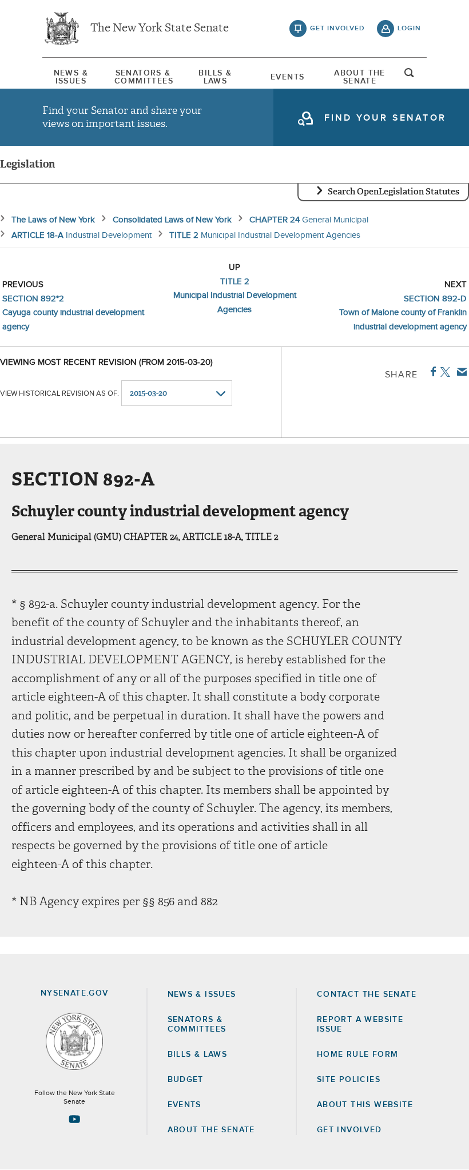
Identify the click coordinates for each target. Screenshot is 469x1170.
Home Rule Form (358, 1054)
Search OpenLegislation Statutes (393, 191)
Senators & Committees (143, 77)
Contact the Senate (366, 994)
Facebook (431, 371)
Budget (186, 1080)
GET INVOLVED (349, 1130)
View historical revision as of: (59, 393)
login (409, 28)
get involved (337, 28)
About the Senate (211, 1130)
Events (287, 77)
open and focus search (409, 76)
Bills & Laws (215, 77)
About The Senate (359, 77)
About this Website (365, 1105)
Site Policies (348, 1080)
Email (459, 371)
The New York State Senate (159, 28)
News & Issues (71, 77)
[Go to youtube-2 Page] (74, 1119)
